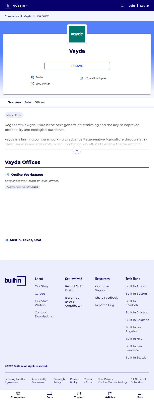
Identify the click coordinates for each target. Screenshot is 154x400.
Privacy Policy (74, 381)
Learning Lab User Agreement (16, 381)
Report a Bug (104, 305)
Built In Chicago (137, 312)
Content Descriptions (44, 314)
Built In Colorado (137, 320)
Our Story (42, 286)
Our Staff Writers (41, 303)
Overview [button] (14, 102)
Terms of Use (88, 381)
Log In (144, 5)
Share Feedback (106, 297)
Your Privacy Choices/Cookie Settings (112, 381)
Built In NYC (134, 338)
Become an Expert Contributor (73, 301)
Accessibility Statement (39, 381)
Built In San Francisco (134, 348)
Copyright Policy (60, 381)
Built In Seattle (136, 357)
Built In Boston (136, 293)
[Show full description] (77, 150)
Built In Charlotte (132, 303)
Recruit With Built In (74, 288)
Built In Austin (136, 286)
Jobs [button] (28, 102)
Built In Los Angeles (133, 329)
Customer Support (102, 288)
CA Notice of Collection (138, 381)
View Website (43, 84)
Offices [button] (39, 102)
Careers (40, 293)
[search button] (122, 5)
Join (132, 5)
